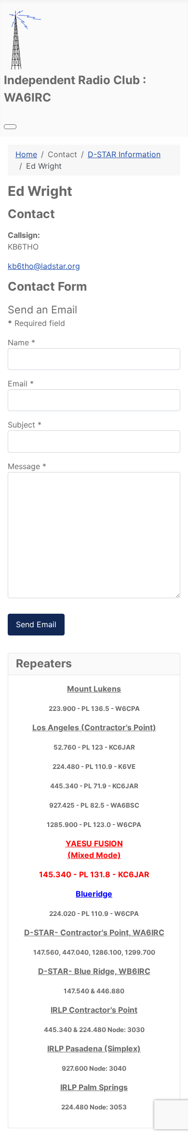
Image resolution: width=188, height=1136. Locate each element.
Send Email (36, 624)
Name (21, 342)
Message (27, 466)
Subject (24, 424)
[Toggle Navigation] (10, 126)
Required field (36, 323)
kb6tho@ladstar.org (44, 266)
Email (21, 383)
